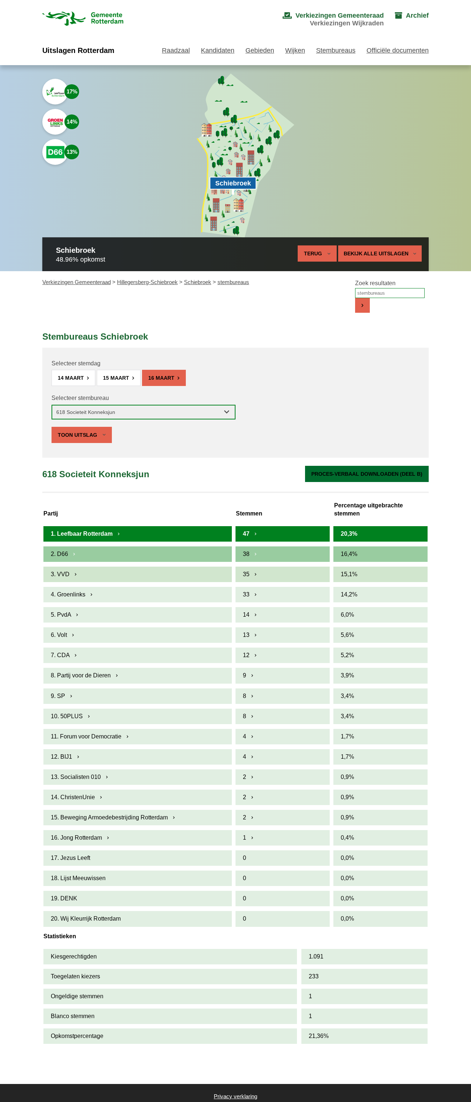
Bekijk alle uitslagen (376, 253)
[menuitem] (326, 19)
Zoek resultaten (375, 283)
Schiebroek (197, 282)
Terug (313, 253)
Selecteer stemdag (76, 363)
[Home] (82, 19)
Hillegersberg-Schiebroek (147, 282)
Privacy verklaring (235, 1096)
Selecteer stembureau (80, 398)
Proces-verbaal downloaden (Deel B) (366, 474)
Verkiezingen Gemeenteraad (76, 282)
